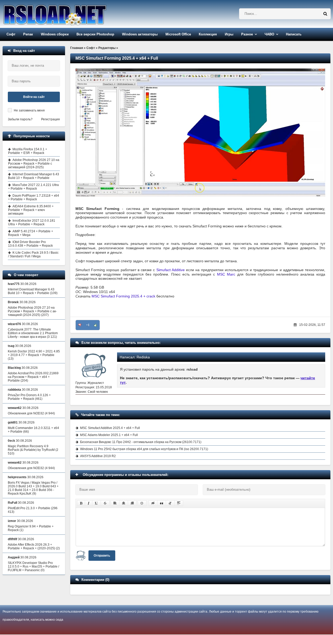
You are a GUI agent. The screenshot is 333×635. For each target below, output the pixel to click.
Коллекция (208, 34)
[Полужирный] (81, 503)
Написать (294, 34)
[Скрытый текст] (153, 503)
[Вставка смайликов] (142, 503)
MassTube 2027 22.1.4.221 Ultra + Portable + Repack (33, 186)
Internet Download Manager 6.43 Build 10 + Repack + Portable (33, 176)
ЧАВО (269, 34)
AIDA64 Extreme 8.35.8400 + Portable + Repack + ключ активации (31, 209)
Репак (28, 34)
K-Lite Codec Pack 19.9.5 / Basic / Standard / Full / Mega (33, 254)
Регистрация (50, 119)
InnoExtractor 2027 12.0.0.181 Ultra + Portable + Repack (31, 222)
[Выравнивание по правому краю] (132, 503)
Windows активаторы (140, 34)
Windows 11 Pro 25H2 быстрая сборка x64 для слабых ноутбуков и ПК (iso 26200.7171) (144, 449)
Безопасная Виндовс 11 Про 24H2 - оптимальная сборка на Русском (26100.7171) (140, 442)
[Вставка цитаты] (161, 503)
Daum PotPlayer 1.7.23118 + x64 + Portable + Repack (33, 197)
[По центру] (123, 503)
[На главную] (68, 14)
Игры (229, 34)
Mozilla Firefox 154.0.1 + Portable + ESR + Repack (27, 151)
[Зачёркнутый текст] (105, 503)
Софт (11, 34)
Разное (247, 34)
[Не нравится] (79, 325)
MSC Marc (226, 274)
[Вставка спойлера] (178, 503)
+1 (87, 325)
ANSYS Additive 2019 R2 (98, 456)
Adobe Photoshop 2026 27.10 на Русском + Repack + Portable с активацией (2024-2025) (33, 163)
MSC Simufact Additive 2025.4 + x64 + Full (110, 428)
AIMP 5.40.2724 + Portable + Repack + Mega (30, 233)
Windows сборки (55, 34)
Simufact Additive (170, 270)
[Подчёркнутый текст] (96, 503)
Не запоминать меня (29, 110)
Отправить (102, 555)
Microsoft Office (178, 34)
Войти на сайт (34, 97)
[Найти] (325, 14)
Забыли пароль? (20, 119)
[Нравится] (95, 325)
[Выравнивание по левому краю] (115, 503)
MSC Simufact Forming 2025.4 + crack (123, 296)
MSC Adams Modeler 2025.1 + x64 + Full (109, 435)
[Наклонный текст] (88, 503)
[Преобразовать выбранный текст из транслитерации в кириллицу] (170, 503)
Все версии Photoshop (95, 34)
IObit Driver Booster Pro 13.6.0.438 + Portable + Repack (30, 243)
